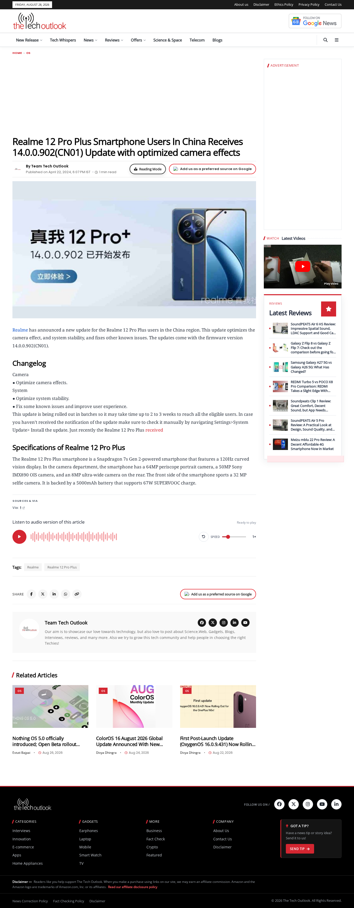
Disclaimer (261, 4)
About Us (221, 830)
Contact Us (333, 4)
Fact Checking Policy (68, 901)
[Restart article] (204, 537)
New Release (27, 40)
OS (28, 53)
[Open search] (325, 40)
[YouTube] (245, 622)
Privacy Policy (309, 4)
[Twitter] (293, 804)
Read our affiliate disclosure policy (132, 887)
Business (154, 830)
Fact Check (155, 838)
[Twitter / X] (42, 594)
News (89, 40)
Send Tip (297, 849)
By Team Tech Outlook (47, 166)
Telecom (197, 40)
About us (241, 4)
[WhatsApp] (65, 594)
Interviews (21, 830)
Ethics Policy (283, 4)
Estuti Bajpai (21, 753)
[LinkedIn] (54, 594)
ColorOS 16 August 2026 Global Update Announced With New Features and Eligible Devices (129, 741)
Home (17, 53)
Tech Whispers (63, 40)
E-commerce (23, 846)
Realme (33, 567)
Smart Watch (90, 855)
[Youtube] (322, 804)
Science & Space (167, 40)
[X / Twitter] (213, 622)
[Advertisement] (134, 95)
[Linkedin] (336, 804)
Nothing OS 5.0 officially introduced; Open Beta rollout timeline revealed (44, 741)
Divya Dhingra (106, 753)
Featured (154, 855)
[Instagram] (224, 622)
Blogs (217, 40)
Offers (136, 40)
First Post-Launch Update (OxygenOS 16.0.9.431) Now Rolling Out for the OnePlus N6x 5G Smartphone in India (217, 741)
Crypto (152, 846)
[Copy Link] (77, 594)
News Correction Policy (30, 901)
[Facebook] (31, 594)
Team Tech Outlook (66, 623)
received (154, 430)
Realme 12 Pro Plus (62, 567)
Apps (16, 855)
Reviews (112, 40)
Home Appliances (27, 863)
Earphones (88, 830)
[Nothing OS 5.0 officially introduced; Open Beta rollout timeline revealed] (50, 706)
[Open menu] (337, 40)
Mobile (85, 846)
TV (81, 863)
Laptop (85, 838)
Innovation (21, 838)
